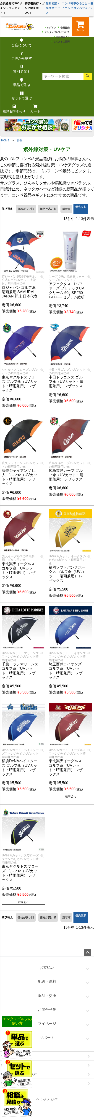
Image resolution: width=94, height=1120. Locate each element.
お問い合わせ (10, 1065)
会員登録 (65, 27)
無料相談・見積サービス (53, 8)
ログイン (51, 27)
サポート (47, 1037)
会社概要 (7, 1056)
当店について (21, 45)
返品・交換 (47, 996)
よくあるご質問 (62, 41)
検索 (88, 76)
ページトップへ (87, 952)
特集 (19, 140)
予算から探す (21, 58)
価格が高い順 (48, 209)
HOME (5, 140)
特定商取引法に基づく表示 (19, 1074)
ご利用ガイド (63, 37)
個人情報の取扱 (11, 1083)
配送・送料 (47, 981)
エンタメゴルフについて (57, 32)
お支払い (47, 967)
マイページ (47, 1024)
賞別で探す (21, 71)
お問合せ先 (47, 1010)
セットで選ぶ (21, 98)
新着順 (66, 209)
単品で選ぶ (21, 85)
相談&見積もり (14, 111)
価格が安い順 (26, 209)
